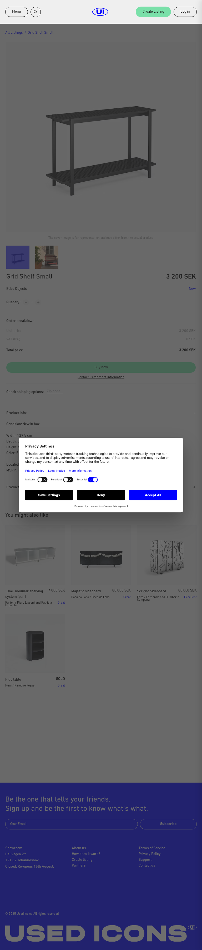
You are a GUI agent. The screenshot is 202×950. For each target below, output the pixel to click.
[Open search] (36, 12)
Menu (16, 12)
